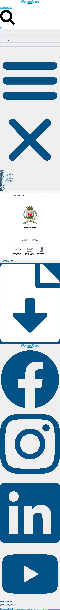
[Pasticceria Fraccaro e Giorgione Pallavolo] (18, 249)
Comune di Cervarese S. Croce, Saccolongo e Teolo (30, 254)
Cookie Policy (36, 609)
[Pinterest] (6, 244)
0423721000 (3, 604)
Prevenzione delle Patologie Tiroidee (6, 40)
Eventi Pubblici (2, 31)
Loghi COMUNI (45, 197)
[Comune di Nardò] (30, 233)
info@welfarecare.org (12, 604)
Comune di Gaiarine (40, 253)
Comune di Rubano (35, 240)
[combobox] (6, 26)
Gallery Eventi (2, 46)
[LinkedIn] (6, 242)
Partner (1, 42)
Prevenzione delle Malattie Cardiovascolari (7, 39)
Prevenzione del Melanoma (4, 34)
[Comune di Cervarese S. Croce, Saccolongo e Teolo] (30, 249)
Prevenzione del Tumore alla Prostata (6, 33)
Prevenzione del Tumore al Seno (5, 32)
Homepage (2, 29)
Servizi (1, 30)
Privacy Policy (31, 609)
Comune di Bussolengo (24, 240)
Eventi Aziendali (2, 35)
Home (10, 191)
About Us (1, 190)
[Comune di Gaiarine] (42, 249)
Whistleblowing (25, 609)
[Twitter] (6, 240)
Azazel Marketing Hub (44, 609)
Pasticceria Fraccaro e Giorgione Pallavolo (17, 254)
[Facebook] (6, 238)
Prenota (1, 45)
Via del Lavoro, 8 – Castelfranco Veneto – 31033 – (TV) (9, 602)
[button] (30, 110)
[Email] (6, 246)
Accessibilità (21, 609)
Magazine (1, 41)
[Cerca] (0, 28)
